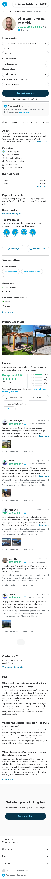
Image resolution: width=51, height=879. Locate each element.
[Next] (30, 642)
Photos (25, 122)
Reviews (34, 122)
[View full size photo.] (17, 340)
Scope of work (9, 59)
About (5, 122)
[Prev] (21, 642)
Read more (42, 186)
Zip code (6, 48)
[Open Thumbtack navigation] (6, 4)
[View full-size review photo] (6, 444)
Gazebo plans (8, 69)
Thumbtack (6, 11)
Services (14, 122)
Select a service (9, 38)
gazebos (17, 11)
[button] (9, 24)
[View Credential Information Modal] (16, 656)
